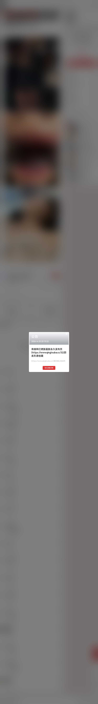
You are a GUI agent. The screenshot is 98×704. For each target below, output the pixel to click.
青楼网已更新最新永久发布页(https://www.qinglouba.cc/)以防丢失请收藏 (48, 352)
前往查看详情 (49, 368)
